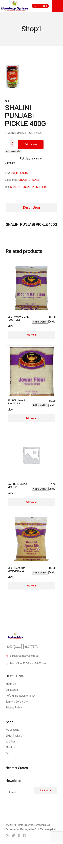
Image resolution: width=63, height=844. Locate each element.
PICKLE (34, 179)
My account (12, 729)
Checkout (11, 747)
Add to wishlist (13, 151)
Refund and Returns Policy (20, 695)
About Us (11, 683)
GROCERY (23, 179)
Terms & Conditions (17, 701)
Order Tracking (14, 735)
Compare (10, 162)
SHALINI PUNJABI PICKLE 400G (28, 186)
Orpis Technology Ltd (45, 829)
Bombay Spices (42, 825)
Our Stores (12, 689)
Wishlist (10, 741)
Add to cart (31, 144)
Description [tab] (31, 207)
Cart (8, 753)
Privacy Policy (14, 707)
